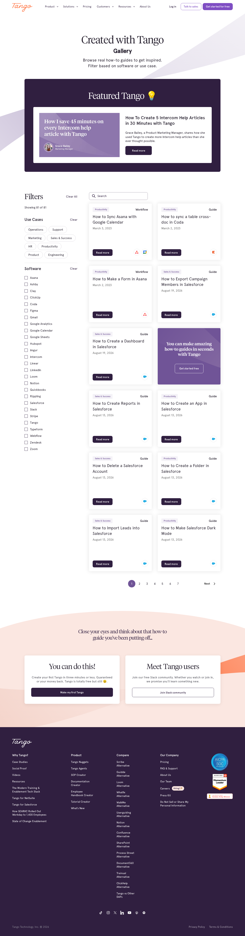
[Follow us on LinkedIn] (122, 913)
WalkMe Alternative (123, 804)
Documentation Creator (80, 783)
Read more (138, 150)
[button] (53, 6)
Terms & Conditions (221, 926)
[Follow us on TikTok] (101, 913)
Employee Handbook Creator (82, 793)
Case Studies (20, 761)
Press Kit (165, 795)
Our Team (166, 781)
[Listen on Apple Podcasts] (137, 913)
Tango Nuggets (79, 761)
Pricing (87, 6)
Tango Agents (79, 768)
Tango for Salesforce (24, 804)
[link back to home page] (22, 7)
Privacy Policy (197, 926)
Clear (73, 219)
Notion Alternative (123, 824)
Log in (172, 6)
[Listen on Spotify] (144, 913)
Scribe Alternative (123, 763)
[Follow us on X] (115, 912)
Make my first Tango (72, 692)
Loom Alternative (123, 784)
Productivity (101, 209)
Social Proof (19, 768)
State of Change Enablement (29, 821)
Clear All (71, 196)
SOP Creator (78, 774)
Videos (16, 774)
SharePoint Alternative (123, 844)
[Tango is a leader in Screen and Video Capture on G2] (219, 781)
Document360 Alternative (125, 864)
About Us (145, 6)
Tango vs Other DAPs (126, 895)
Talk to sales (191, 6)
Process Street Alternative (125, 854)
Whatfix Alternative (123, 794)
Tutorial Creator (80, 801)
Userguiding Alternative (124, 814)
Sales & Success (171, 271)
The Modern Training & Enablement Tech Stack (26, 789)
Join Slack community (173, 692)
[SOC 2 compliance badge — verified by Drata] (220, 762)
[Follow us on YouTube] (129, 913)
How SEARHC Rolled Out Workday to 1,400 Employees (29, 813)
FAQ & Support (169, 768)
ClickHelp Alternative (123, 885)
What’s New (78, 808)
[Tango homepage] (22, 743)
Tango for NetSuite (23, 798)
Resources (18, 781)
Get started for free (218, 6)
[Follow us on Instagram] (108, 913)
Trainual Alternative (123, 875)
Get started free (189, 368)
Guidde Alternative (123, 774)
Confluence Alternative (123, 834)
